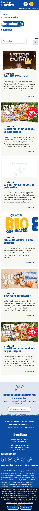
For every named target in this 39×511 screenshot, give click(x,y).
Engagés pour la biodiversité (17, 295)
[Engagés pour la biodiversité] (19, 280)
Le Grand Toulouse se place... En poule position (19, 186)
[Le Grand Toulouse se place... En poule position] (19, 169)
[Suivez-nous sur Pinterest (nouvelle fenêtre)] (29, 459)
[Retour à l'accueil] (6, 2)
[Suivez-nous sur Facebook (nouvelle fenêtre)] (3, 459)
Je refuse (13, 507)
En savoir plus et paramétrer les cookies (19, 503)
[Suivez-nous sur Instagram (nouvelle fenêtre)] (23, 459)
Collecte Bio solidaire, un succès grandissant (19, 241)
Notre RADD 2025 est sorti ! (16, 76)
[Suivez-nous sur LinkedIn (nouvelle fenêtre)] (10, 459)
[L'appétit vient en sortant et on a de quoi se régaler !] (19, 113)
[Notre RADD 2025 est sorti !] (19, 60)
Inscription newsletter (21, 409)
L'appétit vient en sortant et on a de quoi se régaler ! (19, 130)
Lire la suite (30, 96)
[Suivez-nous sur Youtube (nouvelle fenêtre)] (16, 459)
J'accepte (26, 507)
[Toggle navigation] (37, 4)
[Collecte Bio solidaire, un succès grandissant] (19, 224)
